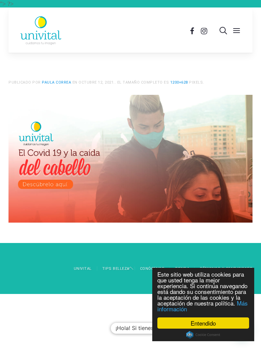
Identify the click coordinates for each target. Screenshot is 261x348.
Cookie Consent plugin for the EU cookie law (203, 334)
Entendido (203, 323)
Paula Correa (56, 82)
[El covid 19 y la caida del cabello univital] (130, 158)
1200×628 (179, 82)
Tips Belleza (115, 268)
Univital (83, 268)
